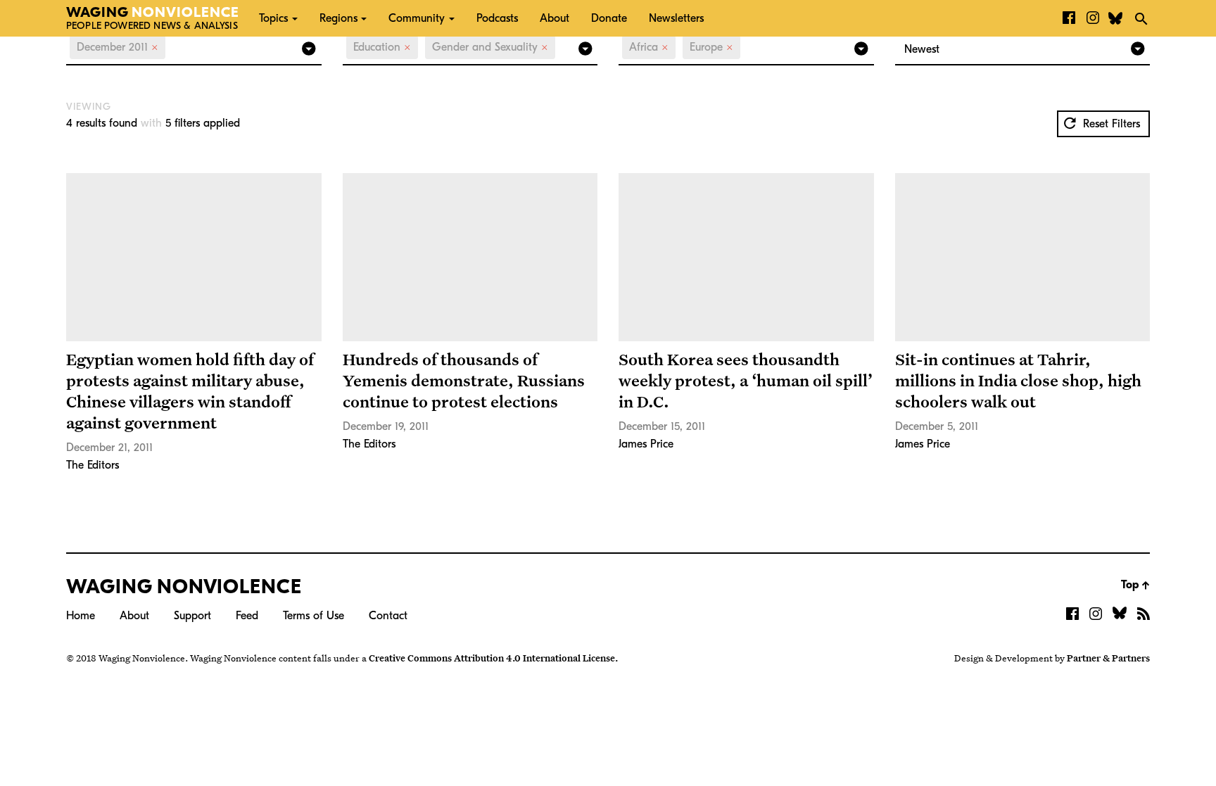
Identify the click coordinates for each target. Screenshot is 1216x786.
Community (416, 18)
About (554, 18)
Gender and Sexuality (490, 47)
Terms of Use (313, 615)
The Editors (92, 465)
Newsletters (676, 18)
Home (80, 615)
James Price (646, 444)
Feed (247, 615)
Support (192, 615)
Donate (609, 18)
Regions (338, 18)
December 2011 (117, 47)
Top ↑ (1135, 584)
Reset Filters (1109, 124)
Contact (388, 615)
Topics (273, 18)
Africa (649, 47)
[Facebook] (1069, 18)
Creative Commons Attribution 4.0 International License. (493, 658)
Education (382, 47)
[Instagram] (1093, 18)
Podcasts (497, 18)
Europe (711, 47)
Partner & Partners (1108, 658)
